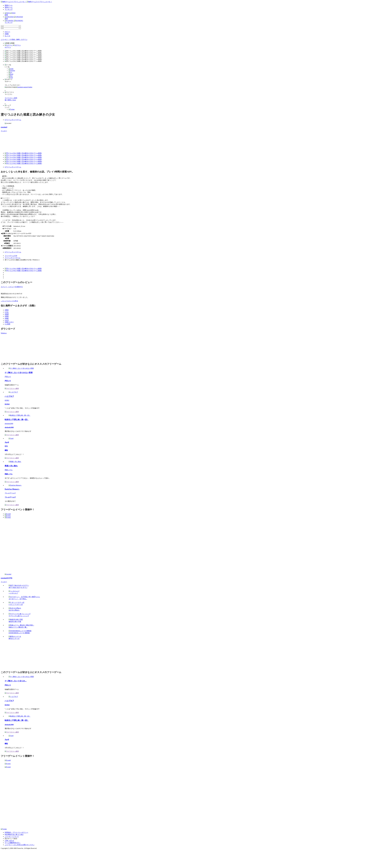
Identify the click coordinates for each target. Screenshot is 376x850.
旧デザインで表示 (11, 838)
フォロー (4, 131)
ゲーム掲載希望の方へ (12, 843)
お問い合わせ (9, 840)
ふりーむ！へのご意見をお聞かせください (19, 845)
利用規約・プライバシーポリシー (16, 832)
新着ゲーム (9, 5)
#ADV (7, 320)
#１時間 (7, 324)
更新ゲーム (9, 7)
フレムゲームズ (10, 493)
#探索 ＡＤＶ (9, 322)
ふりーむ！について (12, 836)
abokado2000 (9, 423)
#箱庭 (7, 318)
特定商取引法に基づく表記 (14, 834)
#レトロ (7, 36)
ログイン (24, 39)
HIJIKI (7, 400)
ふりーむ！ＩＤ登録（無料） (11, 39)
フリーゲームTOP (11, 256)
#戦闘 (7, 314)
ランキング (9, 9)
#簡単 (7, 310)
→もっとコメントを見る (9, 301)
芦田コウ (8, 376)
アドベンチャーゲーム (12, 258)
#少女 (7, 312)
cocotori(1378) (6, 578)
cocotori (4, 127)
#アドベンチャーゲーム (13, 120)
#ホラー (7, 32)
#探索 (7, 34)
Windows (4, 333)
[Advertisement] (15, 348)
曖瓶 (6, 446)
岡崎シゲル (9, 470)
